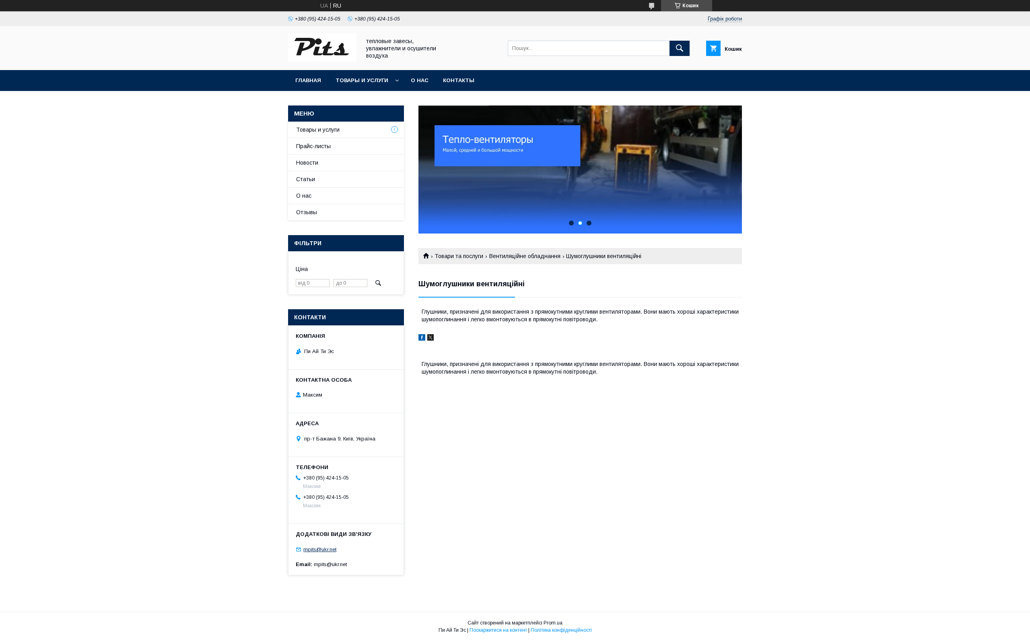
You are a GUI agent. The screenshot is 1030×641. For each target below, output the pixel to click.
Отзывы (306, 212)
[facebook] (421, 338)
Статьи (305, 179)
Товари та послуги (459, 256)
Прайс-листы (313, 146)
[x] (430, 338)
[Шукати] (680, 48)
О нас (419, 80)
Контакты (458, 80)
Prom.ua (553, 623)
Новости (307, 162)
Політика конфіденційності (561, 630)
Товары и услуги (362, 80)
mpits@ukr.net (319, 549)
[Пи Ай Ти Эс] (322, 59)
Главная (308, 80)
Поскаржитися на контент (498, 630)
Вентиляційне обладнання (524, 256)
